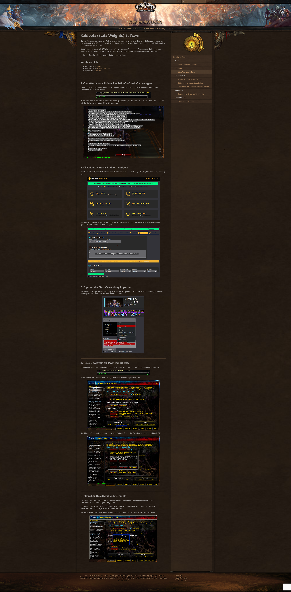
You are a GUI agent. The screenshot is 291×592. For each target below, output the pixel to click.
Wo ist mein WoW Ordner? (189, 64)
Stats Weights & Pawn (186, 72)
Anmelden (179, 575)
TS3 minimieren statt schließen (190, 83)
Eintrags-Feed (181, 577)
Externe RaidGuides (186, 101)
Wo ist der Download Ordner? (190, 79)
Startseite (122, 29)
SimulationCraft (103, 69)
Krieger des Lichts (145, 21)
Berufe (129, 29)
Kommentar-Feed (181, 578)
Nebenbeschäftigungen (144, 29)
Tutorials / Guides (164, 29)
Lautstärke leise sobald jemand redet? (193, 86)
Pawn (99, 66)
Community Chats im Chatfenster (191, 94)
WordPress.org (181, 580)
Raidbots (97, 71)
